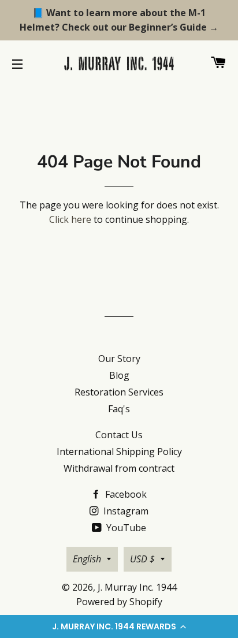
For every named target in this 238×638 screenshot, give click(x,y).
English (87, 559)
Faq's (119, 408)
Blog (119, 375)
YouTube (125, 527)
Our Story (119, 358)
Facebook (125, 494)
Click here (70, 219)
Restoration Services (119, 392)
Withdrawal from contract (119, 468)
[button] (119, 626)
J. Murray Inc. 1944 (137, 587)
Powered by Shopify (119, 601)
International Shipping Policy (119, 451)
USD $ (142, 559)
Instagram (124, 511)
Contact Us (119, 434)
